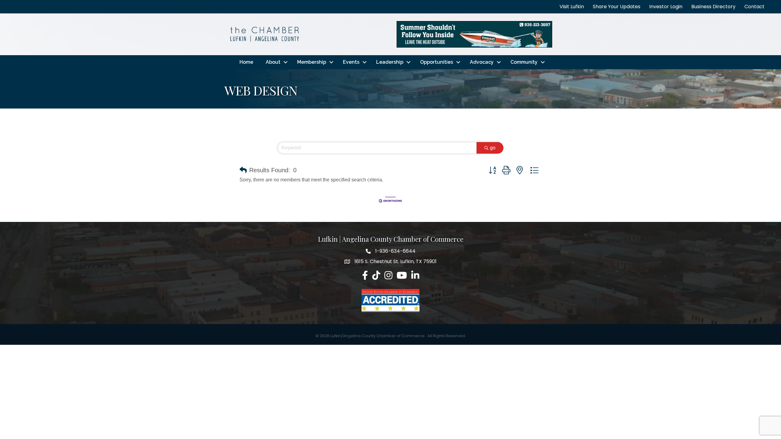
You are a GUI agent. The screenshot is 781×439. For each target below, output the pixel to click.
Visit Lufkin (572, 6)
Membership (311, 62)
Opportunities (436, 62)
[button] (243, 170)
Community (524, 62)
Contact (754, 6)
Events (351, 62)
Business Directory (713, 6)
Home (246, 62)
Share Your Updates (616, 6)
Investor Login (665, 6)
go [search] (492, 147)
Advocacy (482, 62)
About (273, 62)
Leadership (389, 62)
